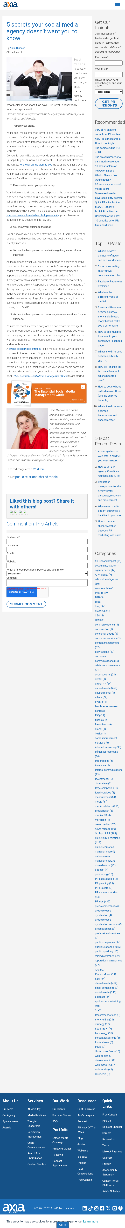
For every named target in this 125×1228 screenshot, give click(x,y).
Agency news (10, 1121)
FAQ (100, 715)
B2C (99, 601)
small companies (106, 987)
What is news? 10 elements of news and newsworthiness (110, 256)
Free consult (109, 1114)
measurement (105, 797)
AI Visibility (103, 574)
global (100, 729)
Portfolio (60, 1129)
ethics (101, 697)
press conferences (107, 906)
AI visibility (34, 1109)
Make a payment (112, 1151)
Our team (7, 1109)
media (101, 801)
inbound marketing (108, 747)
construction (104, 629)
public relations (26, 477)
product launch (105, 928)
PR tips (102, 901)
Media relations (37, 1115)
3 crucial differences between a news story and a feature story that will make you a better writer (109, 316)
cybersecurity (105, 674)
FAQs (55, 1121)
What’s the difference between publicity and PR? (110, 356)
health (100, 733)
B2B (99, 597)
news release (105, 828)
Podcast (82, 1121)
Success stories (61, 1115)
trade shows (104, 1042)
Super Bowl (103, 1028)
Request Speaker (112, 1126)
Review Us (108, 1139)
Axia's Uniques (85, 1115)
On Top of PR (106, 833)
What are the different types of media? (108, 297)
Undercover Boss (107, 1051)
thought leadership (108, 1037)
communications (107, 624)
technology (104, 1033)
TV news (57, 1154)
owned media (105, 865)
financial (101, 719)
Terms (106, 1145)
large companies (106, 788)
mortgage (102, 819)
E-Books (82, 1156)
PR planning (104, 883)
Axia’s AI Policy (111, 1191)
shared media (48, 477)
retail (99, 969)
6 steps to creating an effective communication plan (109, 271)
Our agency (8, 1115)
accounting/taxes (106, 565)
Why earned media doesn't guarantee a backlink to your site (109, 511)
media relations (107, 806)
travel (100, 1046)
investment (104, 779)
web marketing (105, 1065)
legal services (105, 792)
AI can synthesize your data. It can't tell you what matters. (109, 456)
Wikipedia (102, 1074)
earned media (106, 688)
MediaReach (104, 810)
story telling (104, 1019)
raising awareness (107, 956)
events (101, 701)
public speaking (106, 951)
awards (102, 592)
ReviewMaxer (105, 974)
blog (100, 606)
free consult (84, 1179)
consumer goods (106, 633)
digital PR (103, 683)
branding (102, 611)
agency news (105, 570)
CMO (99, 620)
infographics (104, 760)
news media (105, 824)
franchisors (103, 724)
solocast (102, 996)
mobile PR (103, 815)
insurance (102, 765)
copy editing (104, 651)
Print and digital (61, 1148)
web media (104, 1069)
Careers (106, 1133)
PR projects (103, 887)
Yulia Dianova (17, 48)
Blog (80, 1138)
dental (100, 679)
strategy (102, 1024)
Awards (6, 1127)
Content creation (37, 1164)
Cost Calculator (86, 1109)
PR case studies (106, 878)
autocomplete (104, 588)
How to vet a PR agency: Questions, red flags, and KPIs (109, 471)
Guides (81, 1144)
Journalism (103, 783)
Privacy (106, 1163)
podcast (101, 869)
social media (105, 992)
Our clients (58, 1109)
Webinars (82, 1150)
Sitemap (107, 1157)
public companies (107, 942)
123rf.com (38, 469)
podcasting (104, 874)
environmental (105, 692)
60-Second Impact (108, 561)
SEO (100, 978)
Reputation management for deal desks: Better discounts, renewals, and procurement (110, 491)
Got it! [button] (62, 1225)
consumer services (108, 638)
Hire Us (106, 1120)
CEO (99, 615)
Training (81, 1162)
